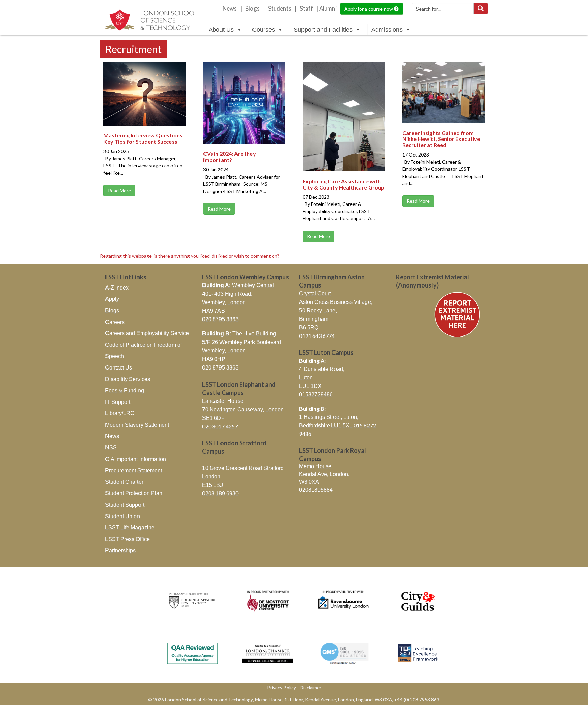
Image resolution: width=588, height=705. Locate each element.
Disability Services (127, 379)
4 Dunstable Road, (321, 369)
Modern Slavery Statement (137, 425)
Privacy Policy (281, 687)
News (230, 8)
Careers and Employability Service (147, 333)
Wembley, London (224, 302)
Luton (306, 377)
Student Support (124, 505)
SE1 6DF (213, 418)
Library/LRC (119, 413)
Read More (119, 190)
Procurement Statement (133, 470)
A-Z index (117, 288)
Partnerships (120, 550)
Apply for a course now (369, 9)
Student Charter (124, 482)
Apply (112, 299)
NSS (111, 447)
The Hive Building (239, 334)
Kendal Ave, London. (324, 474)
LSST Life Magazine (129, 527)
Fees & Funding (124, 390)
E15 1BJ (212, 485)
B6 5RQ (308, 327)
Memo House (315, 466)
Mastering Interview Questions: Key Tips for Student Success (143, 138)
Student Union (122, 516)
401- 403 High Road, (227, 294)
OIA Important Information (135, 459)
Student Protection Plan (133, 493)
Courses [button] (263, 29)
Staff (306, 8)
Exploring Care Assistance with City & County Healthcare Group (344, 184)
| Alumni (326, 8)
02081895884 (316, 490)
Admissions (387, 29)
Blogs (252, 8)
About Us (221, 29)
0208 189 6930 (220, 493)
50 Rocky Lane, (318, 310)
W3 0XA (309, 482)
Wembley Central (238, 285)
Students (279, 8)
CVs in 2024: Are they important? (229, 156)
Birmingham (313, 319)
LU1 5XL (342, 425)
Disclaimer (310, 687)
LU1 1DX (310, 386)
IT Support (117, 402)
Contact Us (118, 368)
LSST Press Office (127, 539)
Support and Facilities (323, 29)
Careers (115, 322)
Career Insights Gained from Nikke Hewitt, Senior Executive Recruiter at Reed (441, 139)
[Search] (480, 8)
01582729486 (316, 394)
